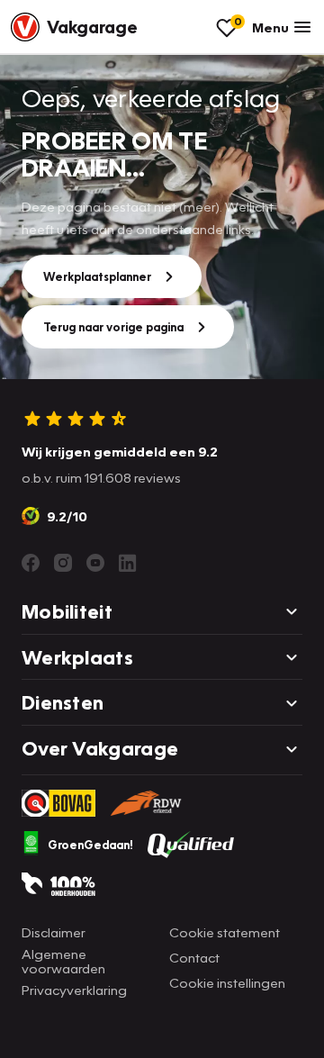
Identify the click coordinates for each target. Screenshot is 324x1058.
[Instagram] (63, 563)
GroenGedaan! (90, 844)
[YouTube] (95, 563)
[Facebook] (31, 563)
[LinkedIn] (128, 563)
